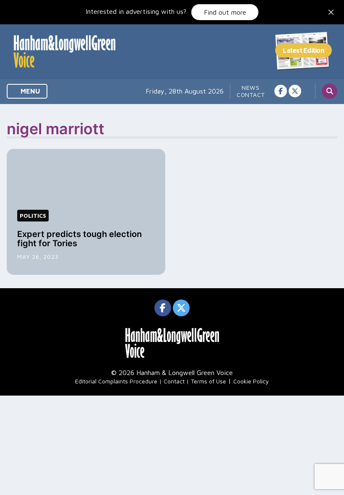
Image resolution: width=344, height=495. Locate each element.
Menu (29, 91)
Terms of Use (208, 381)
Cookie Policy (251, 381)
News (251, 87)
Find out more (225, 12)
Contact (251, 94)
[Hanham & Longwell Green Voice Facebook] (280, 91)
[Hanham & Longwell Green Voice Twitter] (295, 91)
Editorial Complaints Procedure (116, 381)
